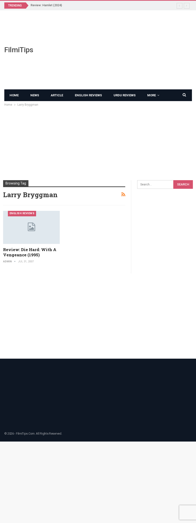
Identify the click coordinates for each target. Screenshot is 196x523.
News (34, 95)
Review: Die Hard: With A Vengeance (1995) (29, 252)
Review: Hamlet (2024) (46, 5)
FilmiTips (18, 50)
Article (57, 95)
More (151, 95)
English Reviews (88, 95)
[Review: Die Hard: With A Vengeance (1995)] (31, 227)
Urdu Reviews (125, 95)
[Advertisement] (131, 49)
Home (14, 95)
